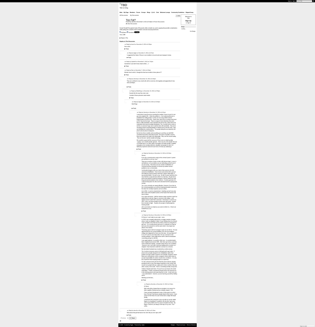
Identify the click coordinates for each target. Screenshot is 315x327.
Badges (173, 325)
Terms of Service (191, 325)
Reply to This (124, 38)
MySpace (123, 32)
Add (179, 15)
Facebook (131, 32)
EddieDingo (139, 91)
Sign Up (290, 1)
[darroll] (122, 23)
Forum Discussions (159, 21)
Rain (132, 70)
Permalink (125, 44)
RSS (120, 321)
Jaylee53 (133, 61)
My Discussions (134, 15)
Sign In (294, 1)
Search (313, 1)
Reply (126, 49)
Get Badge (192, 31)
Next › (133, 318)
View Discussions (132, 23)
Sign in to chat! (303, 326)
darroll (133, 21)
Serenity (136, 78)
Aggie (135, 53)
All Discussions (124, 15)
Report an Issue (181, 325)
